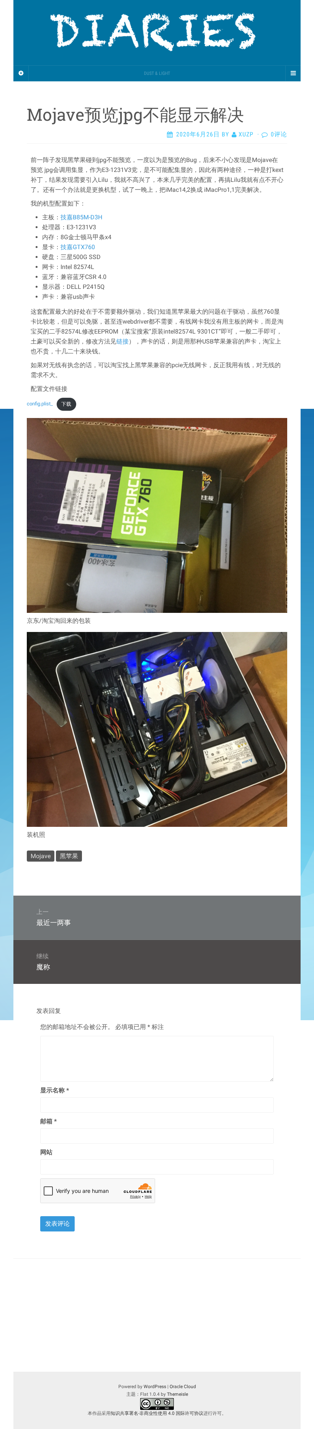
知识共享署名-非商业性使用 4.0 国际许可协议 (157, 1413)
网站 (46, 1152)
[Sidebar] (21, 73)
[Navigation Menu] (293, 73)
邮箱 (48, 1121)
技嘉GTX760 (78, 247)
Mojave (41, 856)
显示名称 (54, 1090)
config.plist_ (40, 404)
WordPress (155, 1386)
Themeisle (177, 1394)
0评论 (279, 134)
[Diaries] (157, 33)
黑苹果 (69, 856)
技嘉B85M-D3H (81, 217)
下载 (66, 404)
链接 (122, 341)
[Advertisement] (157, 1315)
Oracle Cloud (183, 1386)
